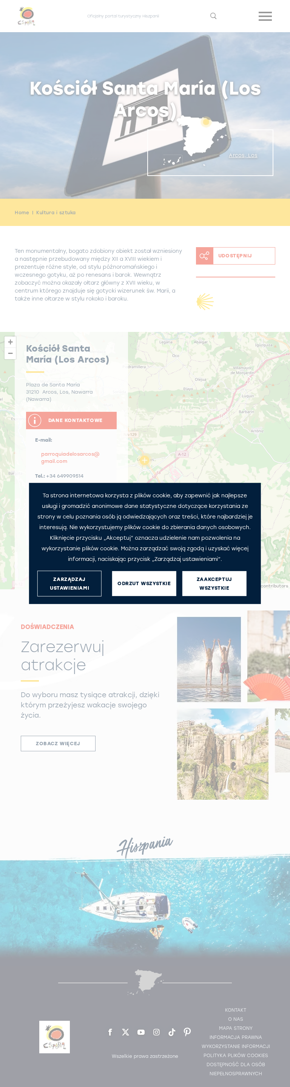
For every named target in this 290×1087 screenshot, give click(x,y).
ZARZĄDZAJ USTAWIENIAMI (69, 583)
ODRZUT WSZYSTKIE (144, 583)
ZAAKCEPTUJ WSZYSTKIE (214, 583)
